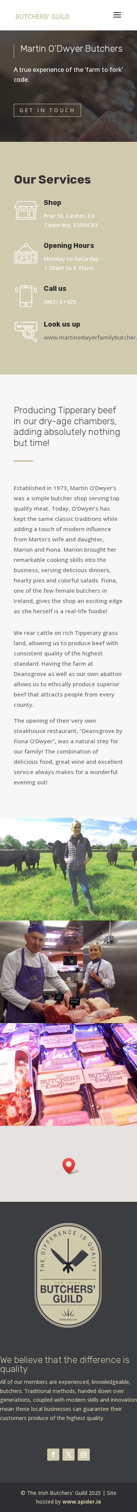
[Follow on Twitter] (68, 1455)
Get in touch (47, 110)
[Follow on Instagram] (84, 1455)
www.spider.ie (81, 1501)
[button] (71, 1166)
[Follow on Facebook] (53, 1455)
